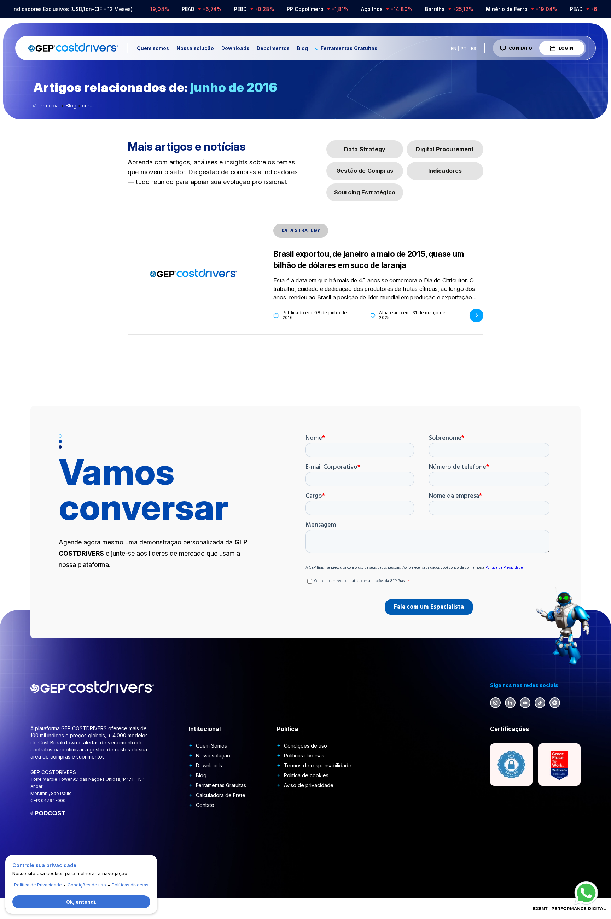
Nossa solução (195, 48)
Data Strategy (364, 149)
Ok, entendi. (81, 902)
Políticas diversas (304, 756)
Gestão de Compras (364, 170)
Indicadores (445, 170)
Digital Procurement (445, 149)
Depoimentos (273, 48)
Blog (302, 48)
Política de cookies (306, 775)
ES (473, 48)
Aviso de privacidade (308, 785)
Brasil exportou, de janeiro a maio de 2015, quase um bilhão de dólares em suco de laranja (368, 259)
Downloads (235, 48)
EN (453, 48)
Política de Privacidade (38, 885)
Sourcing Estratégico (364, 192)
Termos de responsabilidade (317, 765)
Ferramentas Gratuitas (349, 48)
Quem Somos (211, 746)
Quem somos (153, 48)
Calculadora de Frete (220, 795)
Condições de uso (305, 746)
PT (464, 48)
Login (566, 48)
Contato (520, 48)
